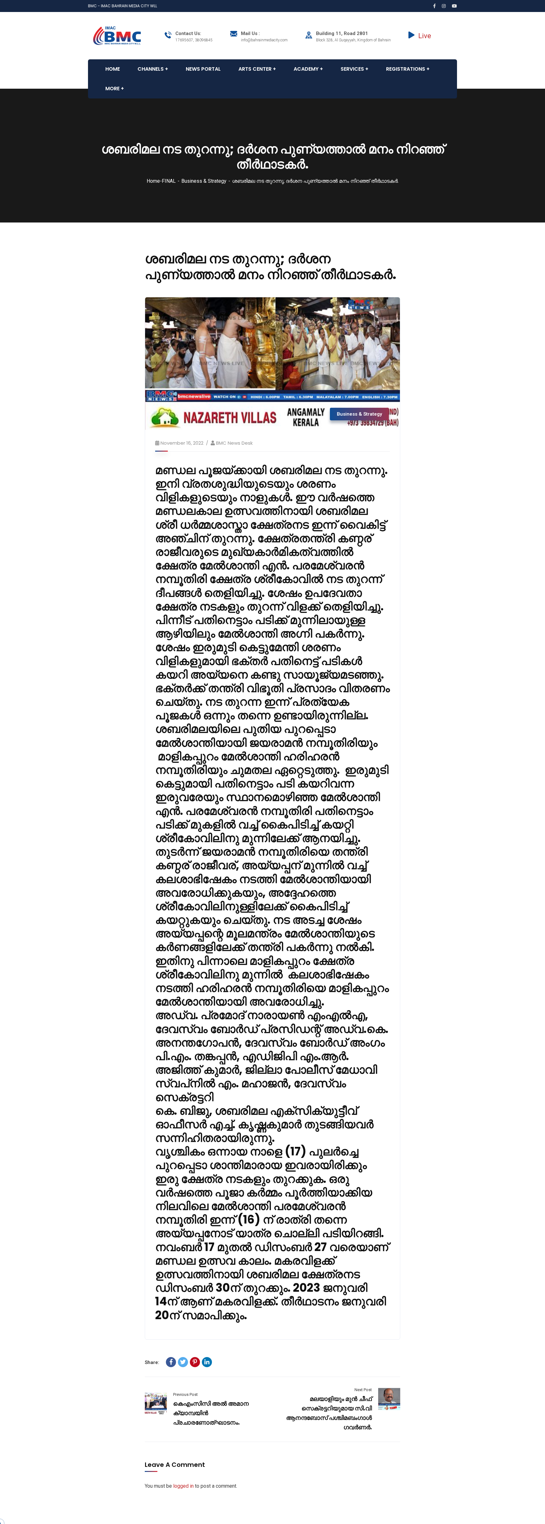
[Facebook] (171, 1362)
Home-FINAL (161, 181)
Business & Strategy (203, 181)
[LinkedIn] (207, 1362)
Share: (152, 1362)
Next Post (363, 1389)
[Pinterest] (195, 1362)
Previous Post (185, 1394)
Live (424, 36)
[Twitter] (183, 1362)
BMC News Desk (234, 443)
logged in (183, 1486)
